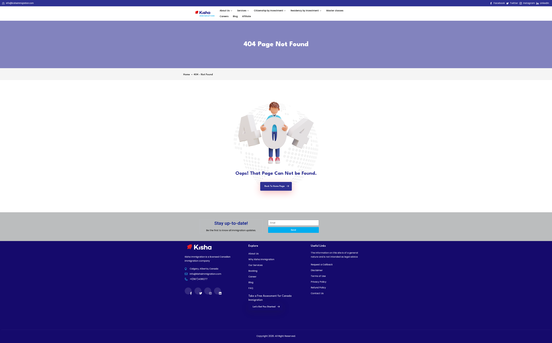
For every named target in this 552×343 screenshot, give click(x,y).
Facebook (499, 3)
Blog (235, 16)
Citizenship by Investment (268, 10)
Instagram (529, 3)
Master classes (334, 10)
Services (241, 10)
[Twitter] (197, 290)
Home (187, 74)
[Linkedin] (217, 290)
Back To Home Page (274, 186)
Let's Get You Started (264, 307)
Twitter (513, 3)
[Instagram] (207, 290)
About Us (225, 10)
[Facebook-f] (188, 290)
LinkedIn (544, 3)
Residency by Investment (305, 10)
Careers (224, 16)
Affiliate (246, 16)
